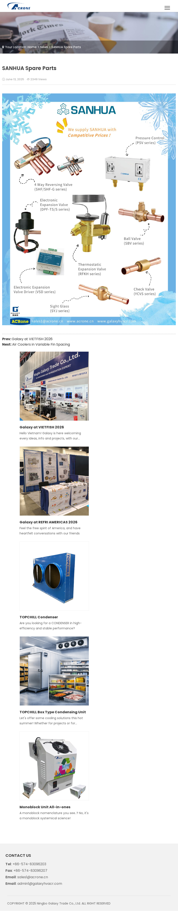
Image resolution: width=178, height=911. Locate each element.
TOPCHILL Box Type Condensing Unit (53, 712)
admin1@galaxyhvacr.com (39, 883)
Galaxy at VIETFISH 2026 (32, 338)
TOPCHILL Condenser (39, 617)
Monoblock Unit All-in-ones (45, 807)
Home (32, 47)
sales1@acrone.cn (32, 877)
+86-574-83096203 (29, 864)
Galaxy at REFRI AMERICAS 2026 (48, 522)
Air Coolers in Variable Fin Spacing (41, 344)
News (44, 47)
